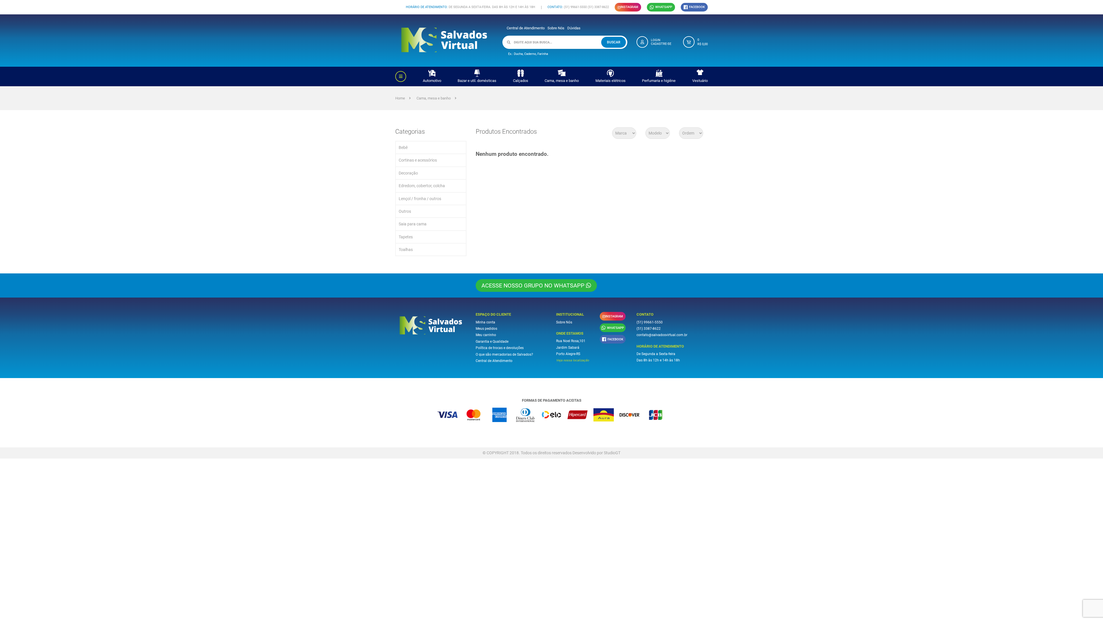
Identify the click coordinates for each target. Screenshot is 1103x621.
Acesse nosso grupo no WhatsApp (533, 285)
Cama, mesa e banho (433, 98)
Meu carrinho (486, 335)
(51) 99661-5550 (650, 322)
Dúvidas (574, 28)
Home (400, 98)
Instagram (629, 7)
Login (655, 40)
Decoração (408, 173)
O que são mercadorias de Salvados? (504, 354)
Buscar (613, 42)
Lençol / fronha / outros (420, 198)
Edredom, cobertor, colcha (422, 185)
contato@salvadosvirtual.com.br (662, 335)
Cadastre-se (661, 44)
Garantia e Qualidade (492, 342)
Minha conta (485, 322)
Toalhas (406, 249)
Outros (405, 211)
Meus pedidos (486, 329)
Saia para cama (413, 224)
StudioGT (612, 453)
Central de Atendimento (526, 28)
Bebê (403, 147)
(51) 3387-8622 (649, 329)
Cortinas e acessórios (418, 160)
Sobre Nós (555, 28)
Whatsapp (663, 7)
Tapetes (406, 237)
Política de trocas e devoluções (500, 348)
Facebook (697, 7)
